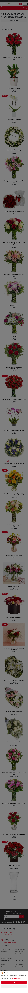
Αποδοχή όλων (14, 982)
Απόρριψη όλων (14, 986)
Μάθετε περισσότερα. (17, 978)
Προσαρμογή (14, 990)
